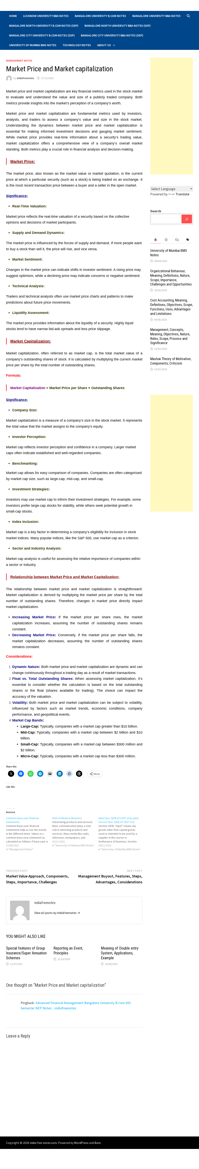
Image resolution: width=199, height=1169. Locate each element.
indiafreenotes (25, 78)
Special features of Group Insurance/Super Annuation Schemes (26, 953)
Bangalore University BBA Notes (156, 16)
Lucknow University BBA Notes (46, 16)
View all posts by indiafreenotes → (57, 913)
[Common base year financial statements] (29, 833)
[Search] (187, 219)
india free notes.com (43, 1143)
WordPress (81, 1143)
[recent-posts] (166, 240)
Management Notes (19, 60)
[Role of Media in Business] (75, 831)
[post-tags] (187, 240)
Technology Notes (77, 45)
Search (155, 211)
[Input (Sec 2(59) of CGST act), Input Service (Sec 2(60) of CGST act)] (122, 833)
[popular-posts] (155, 240)
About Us (104, 45)
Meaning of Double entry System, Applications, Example (119, 953)
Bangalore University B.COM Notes (100, 16)
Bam (97, 1143)
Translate (182, 194)
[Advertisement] (171, 116)
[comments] (177, 240)
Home (13, 16)
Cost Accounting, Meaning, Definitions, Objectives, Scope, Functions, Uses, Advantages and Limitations (171, 307)
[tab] (155, 240)
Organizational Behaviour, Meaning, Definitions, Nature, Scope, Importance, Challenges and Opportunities (171, 277)
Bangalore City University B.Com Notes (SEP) (42, 35)
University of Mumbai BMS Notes (32, 45)
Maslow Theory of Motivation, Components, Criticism (170, 361)
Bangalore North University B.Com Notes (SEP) (43, 25)
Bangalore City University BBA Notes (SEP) (112, 35)
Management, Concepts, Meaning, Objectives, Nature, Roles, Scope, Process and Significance (170, 336)
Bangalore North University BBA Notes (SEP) (118, 25)
